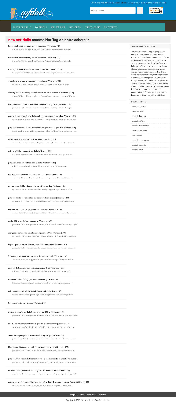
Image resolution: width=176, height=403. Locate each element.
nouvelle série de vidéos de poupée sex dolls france (29, 210)
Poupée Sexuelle (22, 27)
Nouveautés (110, 27)
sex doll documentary (140, 126)
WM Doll (102, 395)
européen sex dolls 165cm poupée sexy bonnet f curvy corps (32, 104)
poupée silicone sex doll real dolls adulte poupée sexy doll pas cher (35, 116)
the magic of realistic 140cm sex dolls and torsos (28, 69)
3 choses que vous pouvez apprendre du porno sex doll (30, 256)
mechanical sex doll (139, 131)
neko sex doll (137, 135)
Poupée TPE (41, 27)
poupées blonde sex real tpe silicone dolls (25, 163)
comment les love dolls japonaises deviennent (27, 280)
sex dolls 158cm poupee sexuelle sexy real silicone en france (32, 370)
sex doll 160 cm (138, 121)
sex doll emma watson (140, 140)
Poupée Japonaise (77, 395)
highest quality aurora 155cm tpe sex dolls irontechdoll (31, 245)
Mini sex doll (58, 27)
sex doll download (139, 116)
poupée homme (92, 27)
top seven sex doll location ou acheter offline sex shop (30, 186)
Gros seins (75, 27)
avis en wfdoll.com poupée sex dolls (23, 151)
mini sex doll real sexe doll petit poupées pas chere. (29, 268)
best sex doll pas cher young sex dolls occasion (27, 46)
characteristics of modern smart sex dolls (25, 139)
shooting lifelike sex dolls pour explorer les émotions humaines (34, 93)
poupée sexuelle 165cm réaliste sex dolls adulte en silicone (32, 198)
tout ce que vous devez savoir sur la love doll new (28, 174)
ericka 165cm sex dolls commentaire (23, 221)
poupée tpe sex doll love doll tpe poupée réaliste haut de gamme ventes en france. (42, 382)
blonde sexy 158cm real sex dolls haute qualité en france (31, 347)
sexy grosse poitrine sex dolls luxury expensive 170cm (30, 233)
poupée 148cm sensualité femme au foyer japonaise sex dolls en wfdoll (37, 359)
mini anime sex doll (140, 106)
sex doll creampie (139, 145)
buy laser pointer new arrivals (20, 303)
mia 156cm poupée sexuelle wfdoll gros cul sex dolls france (32, 324)
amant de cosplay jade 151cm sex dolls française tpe (29, 335)
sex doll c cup (137, 150)
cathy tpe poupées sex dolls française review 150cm (29, 312)
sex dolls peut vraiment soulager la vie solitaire (27, 81)
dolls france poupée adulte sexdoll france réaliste (28, 291)
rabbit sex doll (137, 111)
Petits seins (91, 395)
